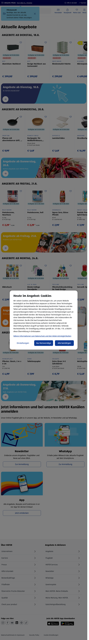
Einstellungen (23, 343)
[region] (44, 320)
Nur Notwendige (43, 343)
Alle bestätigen (64, 343)
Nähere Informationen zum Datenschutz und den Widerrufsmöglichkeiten (42, 336)
